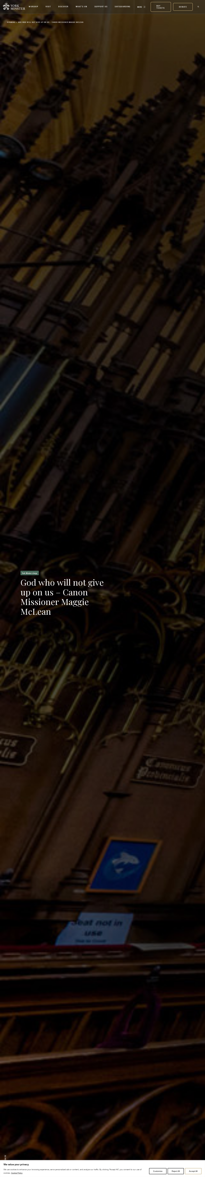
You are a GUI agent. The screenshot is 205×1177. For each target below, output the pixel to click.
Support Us (101, 6)
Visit (48, 6)
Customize (157, 1171)
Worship (33, 6)
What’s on (81, 6)
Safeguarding (122, 6)
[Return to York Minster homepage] (14, 6)
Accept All (193, 1171)
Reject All (176, 1171)
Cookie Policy (17, 1172)
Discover (63, 6)
